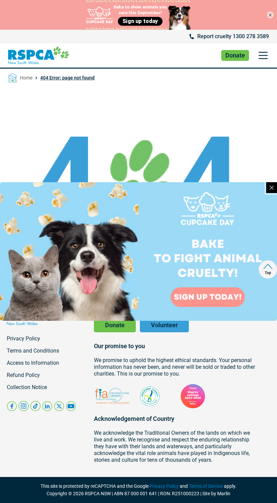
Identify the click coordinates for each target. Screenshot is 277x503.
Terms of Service (206, 486)
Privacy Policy (164, 486)
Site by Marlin (216, 493)
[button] (263, 56)
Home (26, 77)
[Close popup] (271, 187)
